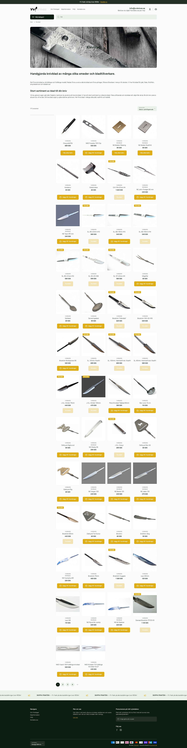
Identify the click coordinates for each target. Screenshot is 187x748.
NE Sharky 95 (93, 447)
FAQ (31, 717)
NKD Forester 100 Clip (93, 143)
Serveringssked (93, 318)
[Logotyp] (38, 9)
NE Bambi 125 (119, 491)
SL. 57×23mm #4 (119, 276)
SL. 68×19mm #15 (119, 232)
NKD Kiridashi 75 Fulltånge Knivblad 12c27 (94, 666)
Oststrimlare (93, 187)
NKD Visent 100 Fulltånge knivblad (68, 665)
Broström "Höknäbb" (119, 318)
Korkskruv (68, 187)
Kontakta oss (34, 720)
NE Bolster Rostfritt (145, 145)
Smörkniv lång (145, 534)
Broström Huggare (119, 576)
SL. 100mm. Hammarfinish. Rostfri (119, 361)
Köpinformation (35, 715)
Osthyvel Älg (68, 489)
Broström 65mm (67, 534)
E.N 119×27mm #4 (119, 187)
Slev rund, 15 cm (145, 403)
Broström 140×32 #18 (144, 318)
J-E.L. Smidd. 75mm (68, 403)
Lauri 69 (68, 620)
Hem (31, 22)
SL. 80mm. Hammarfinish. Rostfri (145, 361)
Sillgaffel (145, 276)
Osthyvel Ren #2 (145, 445)
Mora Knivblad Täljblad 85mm (119, 403)
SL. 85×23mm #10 (93, 232)
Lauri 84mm (145, 576)
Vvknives (136, 745)
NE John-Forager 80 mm (144, 189)
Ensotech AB (153, 745)
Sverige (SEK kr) (36, 744)
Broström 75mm (93, 576)
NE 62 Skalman (119, 622)
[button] (156, 9)
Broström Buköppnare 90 (67, 361)
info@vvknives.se (137, 8)
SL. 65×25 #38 (93, 276)
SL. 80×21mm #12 (68, 276)
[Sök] (57, 17)
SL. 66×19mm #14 (145, 232)
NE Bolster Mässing (119, 145)
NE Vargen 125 (93, 491)
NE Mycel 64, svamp (93, 622)
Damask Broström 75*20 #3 (145, 620)
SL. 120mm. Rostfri (93, 361)
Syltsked (68, 318)
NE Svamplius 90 (68, 578)
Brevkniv (119, 534)
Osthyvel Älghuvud (67, 445)
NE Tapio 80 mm (68, 234)
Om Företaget (34, 712)
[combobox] (106, 17)
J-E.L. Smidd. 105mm (93, 403)
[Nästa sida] (76, 685)
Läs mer (75, 717)
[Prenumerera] (154, 719)
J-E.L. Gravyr (119, 445)
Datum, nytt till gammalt (146, 109)
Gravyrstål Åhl (68, 143)
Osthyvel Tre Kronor (93, 534)
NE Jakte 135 (144, 491)
